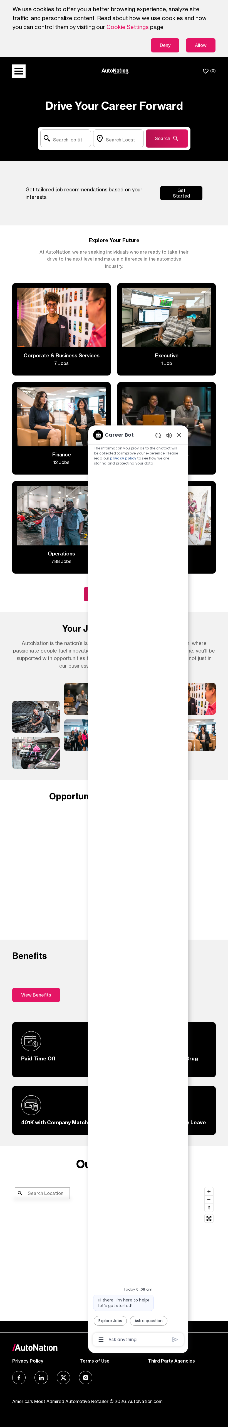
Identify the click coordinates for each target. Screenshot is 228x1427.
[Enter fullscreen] (209, 1218)
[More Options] (101, 1339)
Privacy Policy (27, 1361)
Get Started (181, 192)
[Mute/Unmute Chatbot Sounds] (169, 435)
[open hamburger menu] (19, 71)
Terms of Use (95, 1361)
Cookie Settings (127, 26)
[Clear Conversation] (158, 435)
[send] (175, 1339)
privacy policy (123, 458)
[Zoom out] (209, 1199)
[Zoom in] (209, 1191)
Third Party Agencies (171, 1361)
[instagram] (85, 1377)
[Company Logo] (115, 71)
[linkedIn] (41, 1377)
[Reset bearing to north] (209, 1208)
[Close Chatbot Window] (179, 435)
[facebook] (19, 1377)
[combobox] (65, 138)
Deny (165, 45)
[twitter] (63, 1377)
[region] (138, 887)
